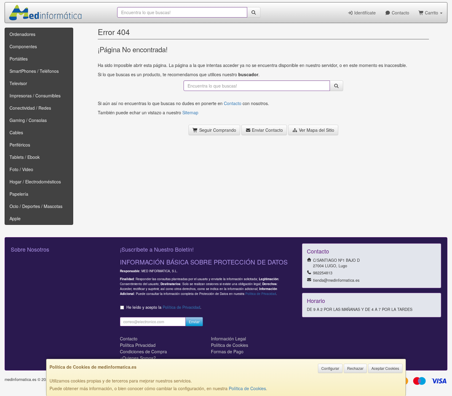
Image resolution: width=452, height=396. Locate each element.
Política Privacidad (138, 345)
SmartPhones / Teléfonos (34, 71)
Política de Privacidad (260, 293)
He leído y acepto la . (163, 307)
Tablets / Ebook (25, 157)
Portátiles (19, 59)
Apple (15, 218)
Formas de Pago (227, 351)
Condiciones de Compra (143, 351)
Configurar (330, 368)
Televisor (18, 83)
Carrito (431, 13)
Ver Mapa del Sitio (316, 130)
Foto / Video (21, 169)
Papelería (19, 194)
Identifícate (364, 13)
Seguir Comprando (217, 130)
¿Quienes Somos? (138, 358)
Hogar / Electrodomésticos (35, 181)
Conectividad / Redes (30, 108)
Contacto (400, 13)
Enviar (194, 321)
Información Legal (228, 338)
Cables (16, 132)
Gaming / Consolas (28, 120)
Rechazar (355, 368)
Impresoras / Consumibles (35, 95)
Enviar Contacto (267, 130)
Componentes (23, 46)
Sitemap (190, 112)
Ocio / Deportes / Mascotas (36, 206)
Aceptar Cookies (385, 368)
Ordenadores (22, 34)
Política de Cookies (247, 388)
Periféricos (20, 145)
